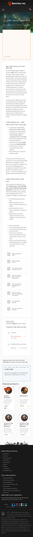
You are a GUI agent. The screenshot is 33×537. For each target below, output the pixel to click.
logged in (15, 323)
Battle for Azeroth (10, 362)
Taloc (7, 188)
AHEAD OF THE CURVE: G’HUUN (17, 129)
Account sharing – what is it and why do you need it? (17, 294)
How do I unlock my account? (17, 309)
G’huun (10, 190)
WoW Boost (6, 454)
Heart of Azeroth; (21, 144)
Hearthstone (6, 460)
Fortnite (5, 464)
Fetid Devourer (13, 186)
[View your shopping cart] (30, 9)
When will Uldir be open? (16, 254)
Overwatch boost (7, 470)
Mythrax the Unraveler (20, 188)
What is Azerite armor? (16, 261)
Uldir (12, 72)
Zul (7, 190)
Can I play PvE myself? (16, 301)
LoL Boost (5, 456)
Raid (23, 362)
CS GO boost (6, 468)
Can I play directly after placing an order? (16, 285)
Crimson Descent (13, 135)
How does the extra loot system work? (17, 268)
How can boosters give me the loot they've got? (16, 277)
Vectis (19, 186)
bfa (16, 362)
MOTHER (23, 186)
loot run (20, 362)
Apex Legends (6, 462)
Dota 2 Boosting (7, 458)
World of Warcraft (20, 360)
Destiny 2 (5, 466)
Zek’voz (12, 188)
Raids (10, 360)
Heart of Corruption (21, 137)
